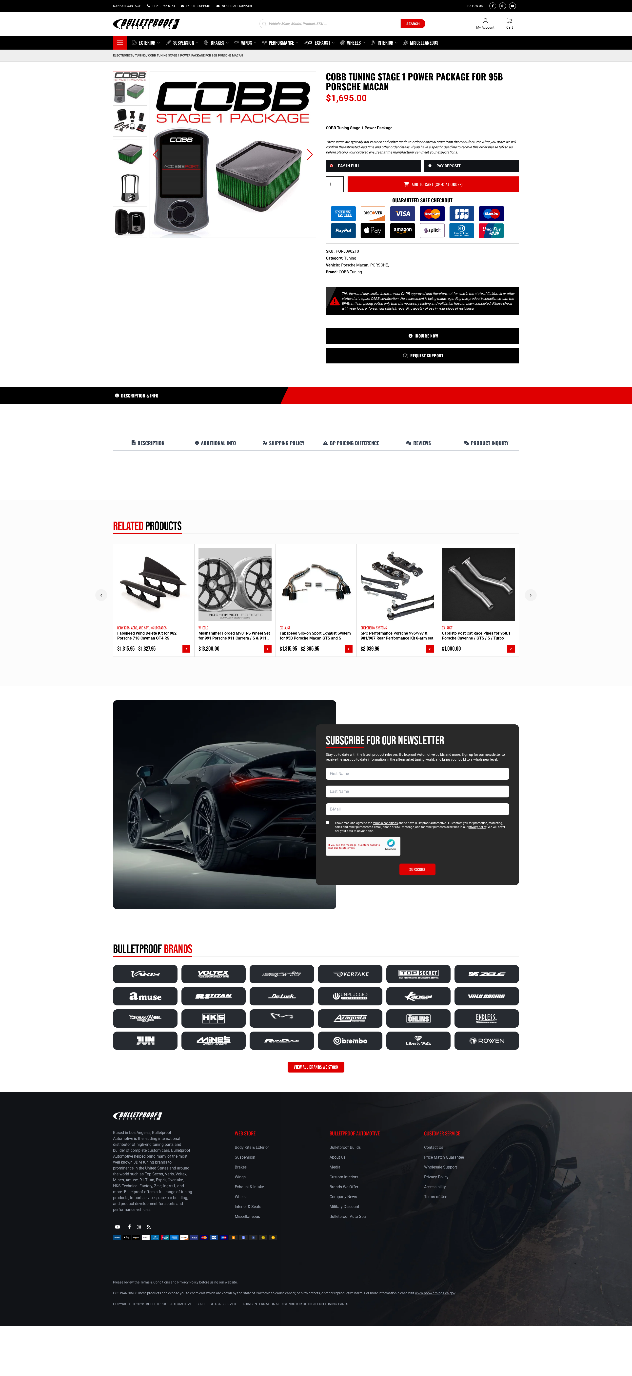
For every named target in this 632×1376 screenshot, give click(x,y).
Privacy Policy (436, 1177)
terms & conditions (385, 823)
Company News (343, 1196)
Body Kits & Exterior (252, 1147)
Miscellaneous (247, 1216)
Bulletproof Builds (345, 1147)
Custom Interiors (344, 1177)
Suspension (245, 1157)
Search (413, 24)
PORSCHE (379, 265)
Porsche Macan (354, 265)
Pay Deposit (448, 166)
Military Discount (344, 1206)
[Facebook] (492, 5)
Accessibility (435, 1187)
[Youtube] (512, 5)
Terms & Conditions (155, 1282)
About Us (337, 1157)
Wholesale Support (440, 1167)
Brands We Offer (344, 1187)
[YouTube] (117, 1227)
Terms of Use (435, 1196)
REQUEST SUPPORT (426, 355)
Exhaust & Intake (249, 1187)
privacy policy (477, 827)
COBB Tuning (350, 272)
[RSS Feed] (149, 1227)
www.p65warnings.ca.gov (435, 1293)
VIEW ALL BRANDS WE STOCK (316, 1067)
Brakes (241, 1167)
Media (335, 1167)
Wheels (241, 1196)
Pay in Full (349, 166)
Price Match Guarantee (444, 1157)
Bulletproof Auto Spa (348, 1216)
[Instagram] (502, 5)
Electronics (123, 55)
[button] (155, 154)
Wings (240, 1177)
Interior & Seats (248, 1206)
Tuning (140, 55)
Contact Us (433, 1147)
